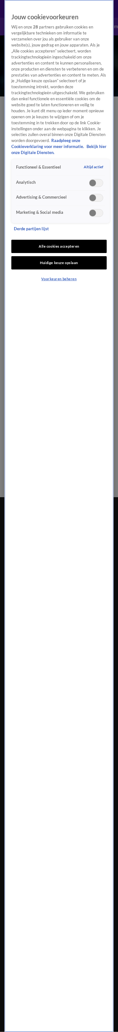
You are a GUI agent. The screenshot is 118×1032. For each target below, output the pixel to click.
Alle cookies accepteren (59, 246)
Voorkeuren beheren (58, 279)
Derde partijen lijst (31, 228)
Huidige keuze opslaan (59, 263)
